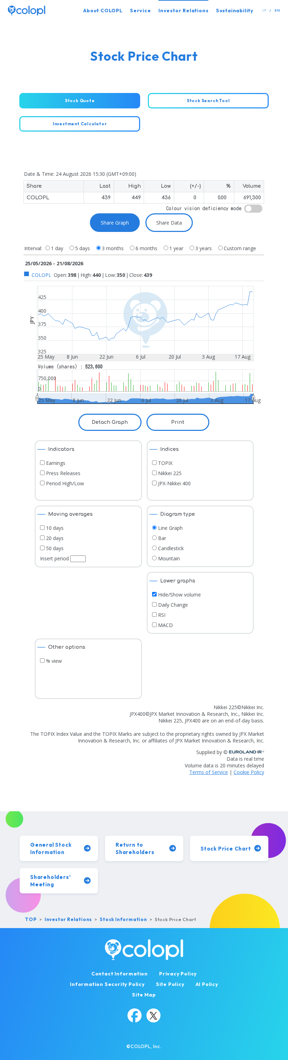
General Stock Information (50, 848)
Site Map (144, 995)
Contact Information (119, 974)
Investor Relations (183, 10)
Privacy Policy (178, 974)
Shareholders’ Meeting (50, 881)
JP (264, 10)
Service (140, 10)
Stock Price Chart (226, 848)
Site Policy (170, 984)
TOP (31, 919)
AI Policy (207, 984)
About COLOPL (103, 10)
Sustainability (234, 10)
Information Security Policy (107, 984)
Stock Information (123, 919)
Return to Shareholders (135, 848)
